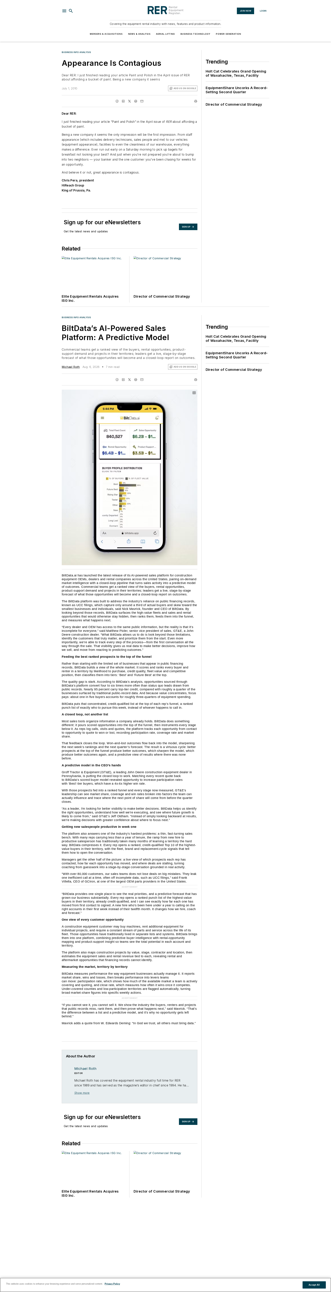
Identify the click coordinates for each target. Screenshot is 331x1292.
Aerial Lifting (165, 34)
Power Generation (228, 34)
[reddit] (135, 101)
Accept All (314, 1285)
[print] (195, 101)
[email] (142, 101)
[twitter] (129, 101)
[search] (70, 10)
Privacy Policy (112, 1284)
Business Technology (195, 34)
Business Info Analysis (76, 52)
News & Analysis (139, 34)
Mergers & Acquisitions (106, 34)
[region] (165, 1285)
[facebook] (117, 101)
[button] (64, 10)
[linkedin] (123, 101)
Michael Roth (71, 367)
